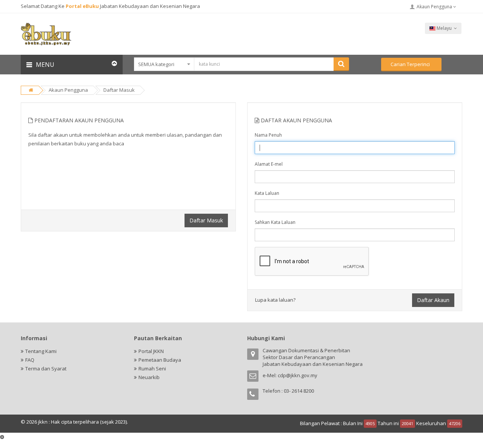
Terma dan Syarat (45, 368)
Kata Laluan (267, 193)
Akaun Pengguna (435, 6)
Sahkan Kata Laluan (275, 222)
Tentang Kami (41, 351)
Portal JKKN (151, 351)
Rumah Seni (152, 368)
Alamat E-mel (269, 164)
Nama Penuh (268, 135)
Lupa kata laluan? (275, 299)
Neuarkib (149, 377)
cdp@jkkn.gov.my (297, 375)
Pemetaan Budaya (159, 359)
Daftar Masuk (119, 89)
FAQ (29, 359)
